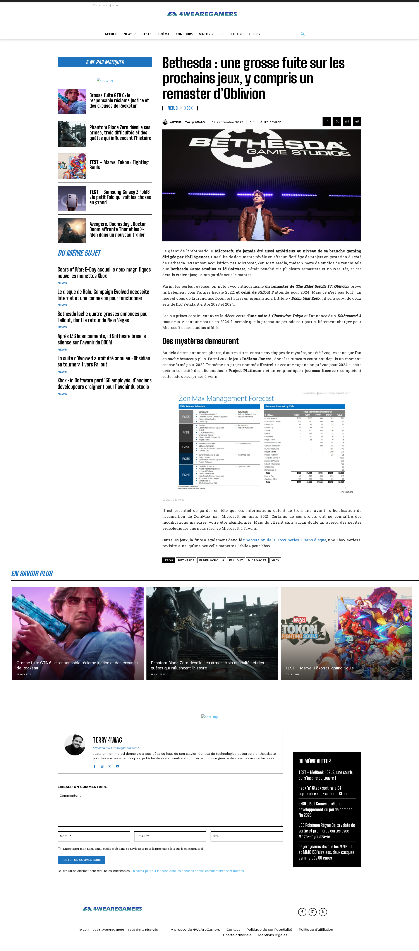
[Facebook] (327, 121)
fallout (236, 560)
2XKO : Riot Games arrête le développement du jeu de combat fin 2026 (325, 809)
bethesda (186, 560)
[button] (302, 34)
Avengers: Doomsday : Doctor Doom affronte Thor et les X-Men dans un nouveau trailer (117, 229)
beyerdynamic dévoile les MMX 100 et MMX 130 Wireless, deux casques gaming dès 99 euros (326, 852)
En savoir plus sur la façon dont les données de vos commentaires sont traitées (187, 871)
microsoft (257, 560)
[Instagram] (102, 765)
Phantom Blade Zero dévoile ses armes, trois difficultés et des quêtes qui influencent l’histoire (120, 132)
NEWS (62, 282)
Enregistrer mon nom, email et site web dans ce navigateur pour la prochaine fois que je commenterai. (133, 849)
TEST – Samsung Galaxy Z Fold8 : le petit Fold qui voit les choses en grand (120, 197)
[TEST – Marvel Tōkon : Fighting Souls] (72, 166)
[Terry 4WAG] (166, 122)
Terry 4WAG (195, 122)
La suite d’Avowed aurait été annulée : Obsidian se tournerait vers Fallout (104, 361)
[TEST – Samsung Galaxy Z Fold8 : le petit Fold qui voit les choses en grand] (72, 198)
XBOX (188, 108)
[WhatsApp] (347, 121)
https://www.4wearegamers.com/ (116, 748)
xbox (275, 560)
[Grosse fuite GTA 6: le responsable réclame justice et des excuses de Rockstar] (72, 102)
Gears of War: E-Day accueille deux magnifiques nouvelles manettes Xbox (104, 272)
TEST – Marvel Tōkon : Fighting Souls (119, 164)
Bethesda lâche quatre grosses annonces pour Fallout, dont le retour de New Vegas (103, 317)
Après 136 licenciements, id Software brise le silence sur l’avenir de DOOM (102, 339)
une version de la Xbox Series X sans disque (284, 539)
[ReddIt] (357, 121)
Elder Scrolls (211, 560)
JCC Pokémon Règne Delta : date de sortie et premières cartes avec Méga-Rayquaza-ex (327, 830)
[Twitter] (337, 121)
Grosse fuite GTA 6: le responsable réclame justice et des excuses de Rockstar (119, 100)
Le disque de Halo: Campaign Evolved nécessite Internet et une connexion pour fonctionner (103, 295)
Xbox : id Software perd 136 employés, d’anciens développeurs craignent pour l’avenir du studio (105, 383)
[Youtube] (117, 765)
